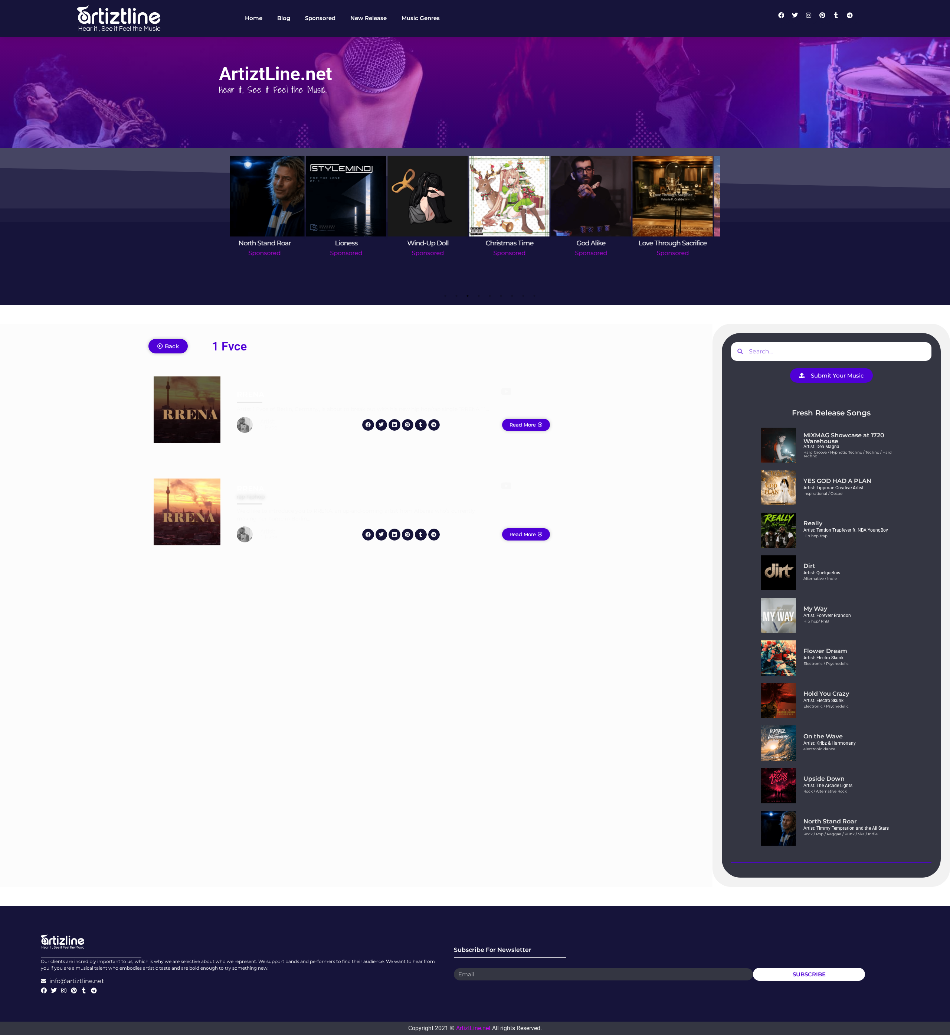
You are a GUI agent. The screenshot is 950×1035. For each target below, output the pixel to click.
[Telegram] (853, 18)
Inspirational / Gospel (823, 493)
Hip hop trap (815, 535)
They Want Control (597, 243)
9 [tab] (534, 296)
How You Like (679, 243)
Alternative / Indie (820, 578)
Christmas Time (271, 243)
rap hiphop (251, 496)
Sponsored (271, 253)
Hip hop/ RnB (816, 621)
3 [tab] (467, 296)
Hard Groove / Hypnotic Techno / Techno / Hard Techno (847, 454)
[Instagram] (812, 18)
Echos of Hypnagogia (516, 243)
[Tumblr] (839, 18)
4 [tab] (478, 296)
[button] (368, 425)
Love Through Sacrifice (434, 243)
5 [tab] (490, 296)
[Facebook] (784, 18)
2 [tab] (456, 296)
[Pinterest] (825, 18)
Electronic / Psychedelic (826, 663)
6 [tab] (501, 296)
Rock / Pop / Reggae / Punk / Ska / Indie (840, 834)
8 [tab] (523, 296)
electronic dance (819, 749)
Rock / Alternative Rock (825, 791)
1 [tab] (445, 296)
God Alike (352, 243)
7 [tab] (512, 296)
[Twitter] (798, 18)
